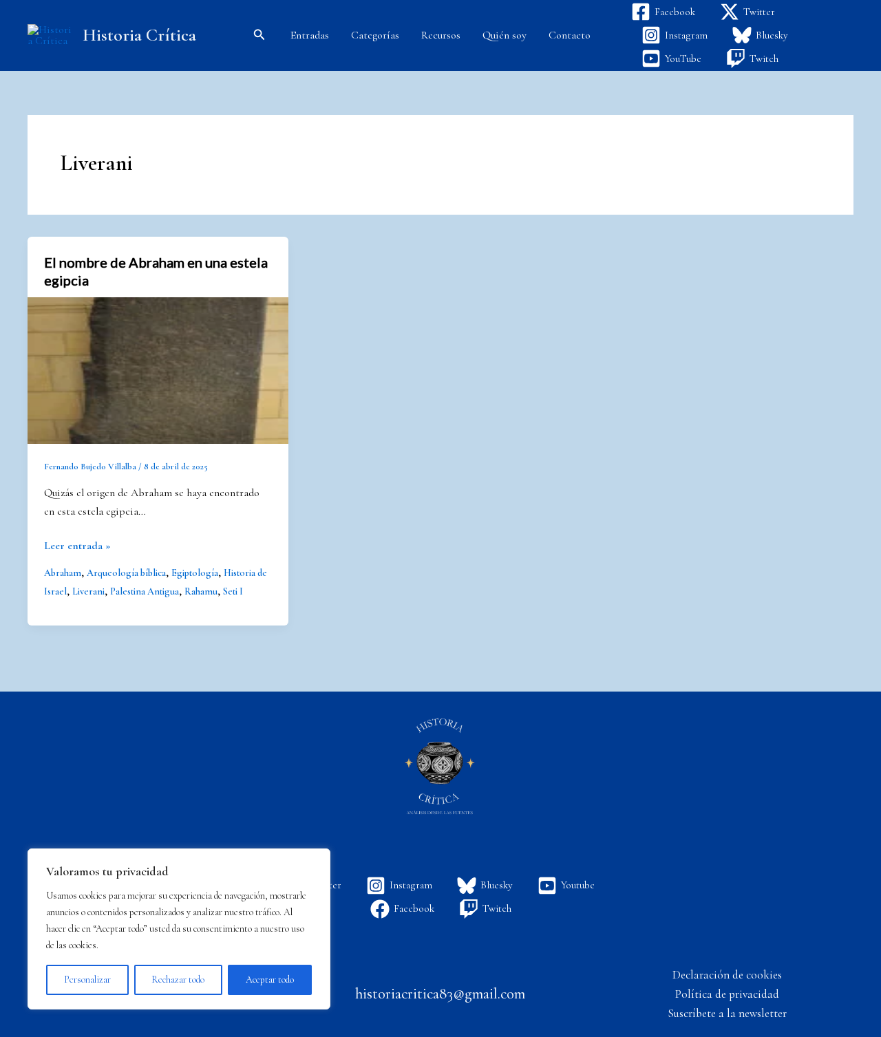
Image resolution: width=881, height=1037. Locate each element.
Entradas (309, 35)
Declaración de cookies (727, 974)
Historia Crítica (139, 34)
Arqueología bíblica (126, 573)
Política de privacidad (727, 994)
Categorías (375, 35)
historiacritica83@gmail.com (440, 993)
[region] (179, 928)
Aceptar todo (270, 979)
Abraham (62, 573)
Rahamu (200, 591)
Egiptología (194, 573)
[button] (259, 35)
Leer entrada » (77, 545)
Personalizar (87, 979)
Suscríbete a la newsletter (727, 1013)
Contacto (570, 35)
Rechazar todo (177, 979)
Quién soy (504, 35)
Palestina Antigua (144, 591)
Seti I (233, 591)
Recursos (440, 35)
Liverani (88, 591)
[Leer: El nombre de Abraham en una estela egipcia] (158, 369)
